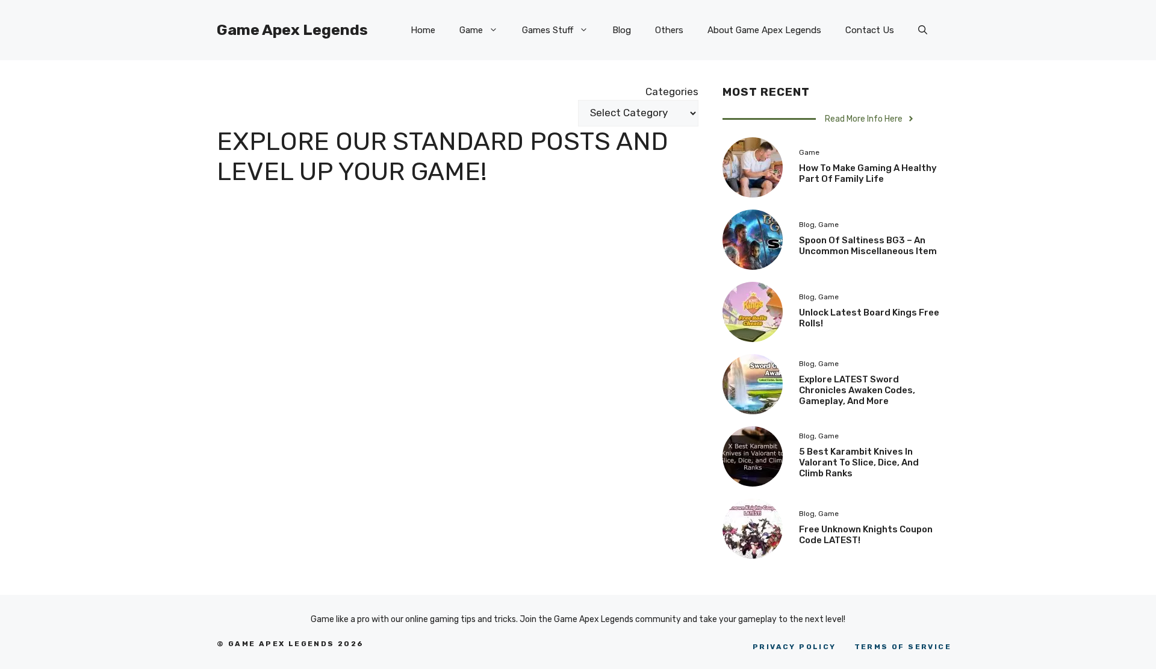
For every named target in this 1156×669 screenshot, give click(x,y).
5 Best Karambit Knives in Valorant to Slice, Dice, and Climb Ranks (859, 462)
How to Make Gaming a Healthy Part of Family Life (868, 173)
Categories (671, 92)
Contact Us (869, 30)
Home (423, 30)
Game (471, 30)
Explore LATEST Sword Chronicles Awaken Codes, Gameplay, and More (857, 390)
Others (669, 30)
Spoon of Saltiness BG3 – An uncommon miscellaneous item (868, 246)
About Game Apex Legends (764, 30)
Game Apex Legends (292, 30)
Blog (621, 30)
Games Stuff (547, 30)
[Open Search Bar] (922, 30)
